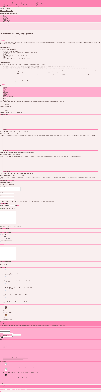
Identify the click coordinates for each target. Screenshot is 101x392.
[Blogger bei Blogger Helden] (0, 241)
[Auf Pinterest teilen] (2, 40)
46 (12, 274)
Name (1, 192)
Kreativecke (5, 19)
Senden (2, 337)
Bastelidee (5, 87)
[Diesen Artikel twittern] (1, 40)
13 (11, 302)
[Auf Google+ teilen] (3, 40)
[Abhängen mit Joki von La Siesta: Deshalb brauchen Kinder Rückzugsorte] (7, 299)
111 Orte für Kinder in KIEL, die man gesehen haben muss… (14, 357)
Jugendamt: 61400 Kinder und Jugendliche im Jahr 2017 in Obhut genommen (17, 152)
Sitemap (4, 387)
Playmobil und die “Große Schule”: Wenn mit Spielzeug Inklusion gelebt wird (17, 294)
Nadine (8, 36)
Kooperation (5, 28)
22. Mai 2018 (3, 36)
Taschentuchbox (6, 94)
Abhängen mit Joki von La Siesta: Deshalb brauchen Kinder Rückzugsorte (17, 301)
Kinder (4, 90)
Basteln (4, 88)
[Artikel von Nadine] (6, 308)
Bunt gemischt (5, 18)
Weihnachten (23, 175)
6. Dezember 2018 (6, 295)
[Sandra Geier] (6, 365)
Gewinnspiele (5, 26)
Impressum (2, 351)
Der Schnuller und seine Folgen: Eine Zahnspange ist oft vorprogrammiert (23, 366)
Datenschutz (2, 352)
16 (11, 295)
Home (4, 15)
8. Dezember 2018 (6, 302)
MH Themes (25, 389)
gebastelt (4, 89)
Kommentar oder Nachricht (6, 335)
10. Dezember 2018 (7, 274)
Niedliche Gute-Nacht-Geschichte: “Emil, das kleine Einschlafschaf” (15, 358)
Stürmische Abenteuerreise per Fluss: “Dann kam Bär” (13, 359)
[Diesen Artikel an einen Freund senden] (4, 40)
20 (12, 288)
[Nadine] (6, 375)
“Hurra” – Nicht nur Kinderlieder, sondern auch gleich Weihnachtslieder (16, 173)
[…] (95, 135)
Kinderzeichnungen (6, 25)
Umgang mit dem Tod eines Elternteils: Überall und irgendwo (18, 377)
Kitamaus (4, 91)
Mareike (4, 317)
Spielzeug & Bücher (6, 20)
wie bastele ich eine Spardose (8, 96)
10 (27, 175)
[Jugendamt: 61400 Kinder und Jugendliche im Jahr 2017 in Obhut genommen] (11, 149)
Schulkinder (5, 17)
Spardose (4, 93)
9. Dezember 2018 (4, 175)
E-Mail (1, 195)
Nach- (11, 331)
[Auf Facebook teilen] (0, 40)
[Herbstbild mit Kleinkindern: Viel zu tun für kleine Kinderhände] (11, 128)
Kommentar (2, 186)
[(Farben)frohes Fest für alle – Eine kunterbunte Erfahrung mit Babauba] (7, 271)
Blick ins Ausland (6, 24)
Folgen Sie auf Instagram (6, 264)
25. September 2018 (5, 154)
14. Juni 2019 (5, 281)
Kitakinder (4, 16)
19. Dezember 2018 (7, 288)
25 (9, 281)
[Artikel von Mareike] (6, 315)
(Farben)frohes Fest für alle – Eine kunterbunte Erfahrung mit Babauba (16, 273)
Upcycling (4, 95)
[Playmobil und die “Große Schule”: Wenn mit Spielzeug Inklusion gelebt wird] (7, 292)
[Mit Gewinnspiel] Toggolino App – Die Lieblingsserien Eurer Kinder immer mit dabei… (20, 280)
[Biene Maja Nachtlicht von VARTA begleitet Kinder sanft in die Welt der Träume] (7, 285)
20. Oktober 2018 (4, 133)
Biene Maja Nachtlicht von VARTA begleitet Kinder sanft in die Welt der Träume (18, 287)
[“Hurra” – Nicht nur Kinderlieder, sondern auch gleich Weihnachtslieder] (11, 170)
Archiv (4, 29)
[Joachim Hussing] (6, 370)
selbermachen (5, 92)
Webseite (2, 198)
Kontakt (4, 27)
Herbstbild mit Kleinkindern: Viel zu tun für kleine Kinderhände (15, 131)
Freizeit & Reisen (6, 21)
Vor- (11, 330)
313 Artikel (7, 100)
